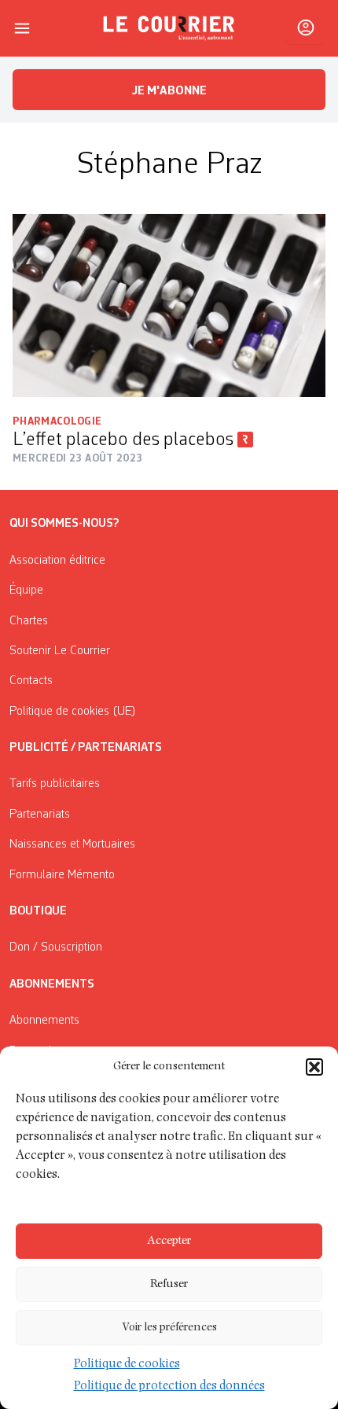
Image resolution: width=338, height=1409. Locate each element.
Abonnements (44, 1020)
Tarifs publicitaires (54, 784)
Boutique (38, 911)
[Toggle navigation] (22, 28)
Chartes (28, 621)
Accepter (169, 1241)
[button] (314, 1067)
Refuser (169, 1284)
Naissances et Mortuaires (72, 844)
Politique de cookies (127, 1365)
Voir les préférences (169, 1328)
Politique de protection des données (169, 1387)
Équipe (26, 590)
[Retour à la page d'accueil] (169, 28)
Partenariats (39, 814)
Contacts (31, 681)
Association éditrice (57, 560)
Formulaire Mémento (62, 875)
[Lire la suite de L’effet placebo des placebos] (169, 305)
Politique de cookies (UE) (72, 711)
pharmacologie (57, 421)
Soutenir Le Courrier (59, 651)
